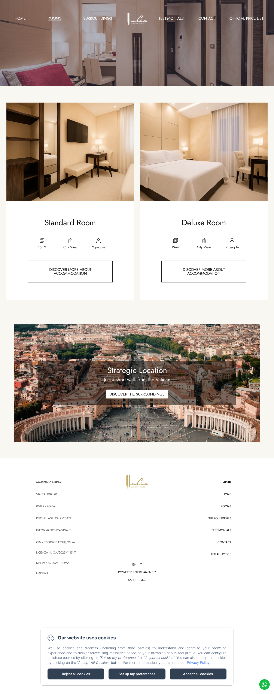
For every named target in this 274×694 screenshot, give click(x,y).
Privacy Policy (198, 662)
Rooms (54, 18)
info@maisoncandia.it (53, 530)
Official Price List (246, 18)
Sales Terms (137, 580)
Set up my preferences (137, 674)
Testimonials (171, 18)
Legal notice (221, 554)
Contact (206, 18)
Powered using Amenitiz (137, 572)
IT (141, 564)
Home (20, 18)
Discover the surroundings (137, 394)
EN (134, 564)
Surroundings (97, 18)
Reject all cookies (76, 674)
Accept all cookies (198, 674)
